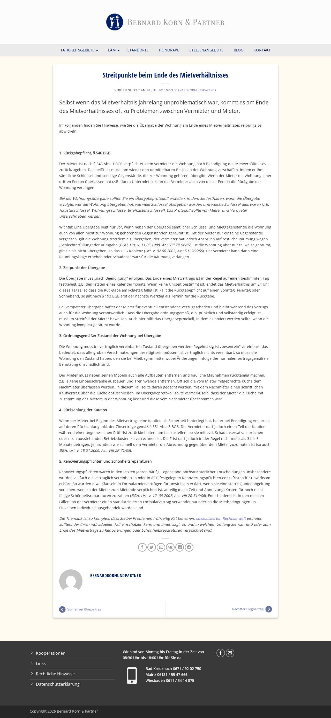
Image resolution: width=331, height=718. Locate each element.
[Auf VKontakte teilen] (170, 547)
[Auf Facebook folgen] (220, 653)
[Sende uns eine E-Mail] (230, 653)
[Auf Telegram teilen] (189, 547)
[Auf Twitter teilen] (151, 547)
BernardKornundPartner (195, 90)
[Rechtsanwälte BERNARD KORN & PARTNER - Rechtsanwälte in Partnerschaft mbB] (165, 22)
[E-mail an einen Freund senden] (161, 547)
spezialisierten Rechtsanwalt (221, 518)
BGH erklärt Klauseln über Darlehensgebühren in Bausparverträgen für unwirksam (222, 609)
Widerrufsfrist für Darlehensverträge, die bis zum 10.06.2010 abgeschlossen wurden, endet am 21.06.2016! (109, 609)
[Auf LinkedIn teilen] (179, 547)
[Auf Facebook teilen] (142, 547)
